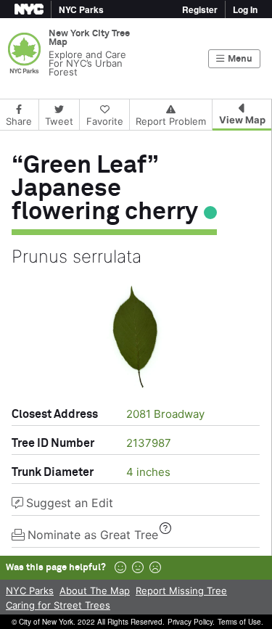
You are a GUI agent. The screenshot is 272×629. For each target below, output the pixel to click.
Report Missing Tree (181, 590)
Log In (245, 9)
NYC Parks (30, 590)
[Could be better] (138, 568)
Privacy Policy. (191, 621)
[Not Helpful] (155, 568)
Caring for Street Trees (58, 605)
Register (200, 9)
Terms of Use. (240, 621)
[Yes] (120, 568)
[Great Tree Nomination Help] (165, 528)
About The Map (94, 590)
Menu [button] (240, 59)
